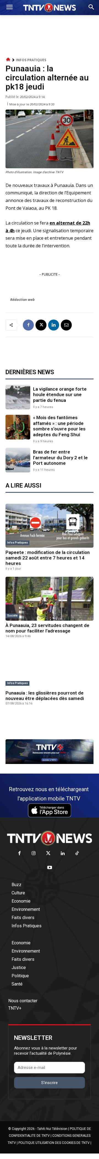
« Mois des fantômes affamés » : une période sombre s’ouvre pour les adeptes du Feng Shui (59, 426)
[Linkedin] (53, 325)
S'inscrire (49, 1082)
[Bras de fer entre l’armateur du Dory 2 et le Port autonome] (18, 460)
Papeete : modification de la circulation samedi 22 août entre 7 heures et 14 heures (48, 558)
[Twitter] (48, 854)
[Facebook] (28, 325)
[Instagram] (34, 854)
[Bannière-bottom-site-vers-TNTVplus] (50, 762)
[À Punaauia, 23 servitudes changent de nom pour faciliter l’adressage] (50, 599)
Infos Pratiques (31, 60)
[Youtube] (50, 868)
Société (12, 615)
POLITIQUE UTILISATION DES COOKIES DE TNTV (54, 1143)
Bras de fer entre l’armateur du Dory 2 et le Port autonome (60, 457)
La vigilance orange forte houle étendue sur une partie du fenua (60, 394)
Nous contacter (22, 1000)
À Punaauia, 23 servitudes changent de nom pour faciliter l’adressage (47, 628)
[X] (40, 325)
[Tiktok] (77, 854)
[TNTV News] (49, 838)
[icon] (8, 59)
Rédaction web (22, 299)
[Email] (66, 325)
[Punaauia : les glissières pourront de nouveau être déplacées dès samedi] (50, 666)
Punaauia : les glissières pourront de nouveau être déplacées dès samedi (45, 695)
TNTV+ (14, 1008)
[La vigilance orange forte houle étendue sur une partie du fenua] (18, 397)
